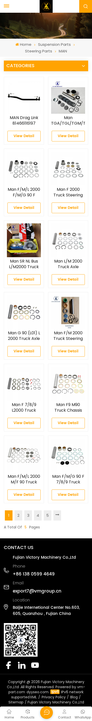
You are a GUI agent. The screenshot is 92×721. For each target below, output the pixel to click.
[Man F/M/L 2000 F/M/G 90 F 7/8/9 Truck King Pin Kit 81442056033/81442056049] (24, 168)
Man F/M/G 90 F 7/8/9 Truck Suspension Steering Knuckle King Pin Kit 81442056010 (68, 479)
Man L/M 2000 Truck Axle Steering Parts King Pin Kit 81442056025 (68, 264)
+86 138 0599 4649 (34, 574)
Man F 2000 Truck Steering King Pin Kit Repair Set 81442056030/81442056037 (68, 192)
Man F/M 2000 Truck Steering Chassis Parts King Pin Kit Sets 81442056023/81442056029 (68, 335)
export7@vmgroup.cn (37, 591)
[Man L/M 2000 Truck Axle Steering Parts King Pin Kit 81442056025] (68, 240)
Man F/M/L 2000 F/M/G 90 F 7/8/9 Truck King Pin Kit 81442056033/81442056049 (24, 192)
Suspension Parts (54, 44)
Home (25, 44)
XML (33, 697)
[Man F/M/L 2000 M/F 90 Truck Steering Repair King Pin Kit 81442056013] (24, 455)
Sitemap (16, 702)
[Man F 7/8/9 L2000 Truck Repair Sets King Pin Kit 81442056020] (24, 384)
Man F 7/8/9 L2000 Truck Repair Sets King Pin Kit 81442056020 (24, 407)
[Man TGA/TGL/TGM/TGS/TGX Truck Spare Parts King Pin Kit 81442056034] (68, 97)
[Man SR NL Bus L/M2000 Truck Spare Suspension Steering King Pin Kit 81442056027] (24, 240)
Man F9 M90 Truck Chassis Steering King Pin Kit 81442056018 (68, 407)
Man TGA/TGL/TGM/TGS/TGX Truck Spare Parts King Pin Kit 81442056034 (68, 120)
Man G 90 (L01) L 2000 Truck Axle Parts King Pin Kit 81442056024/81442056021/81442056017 (24, 335)
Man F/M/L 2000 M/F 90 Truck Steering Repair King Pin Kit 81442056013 (24, 479)
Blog (74, 697)
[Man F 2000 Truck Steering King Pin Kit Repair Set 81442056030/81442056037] (68, 168)
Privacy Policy (54, 697)
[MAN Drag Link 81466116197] (24, 97)
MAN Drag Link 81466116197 (24, 120)
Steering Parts (38, 51)
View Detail (24, 136)
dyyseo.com (38, 692)
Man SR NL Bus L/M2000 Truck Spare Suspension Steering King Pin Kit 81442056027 (24, 264)
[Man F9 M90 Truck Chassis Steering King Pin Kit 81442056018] (68, 384)
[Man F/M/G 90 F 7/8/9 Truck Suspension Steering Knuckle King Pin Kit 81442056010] (68, 455)
